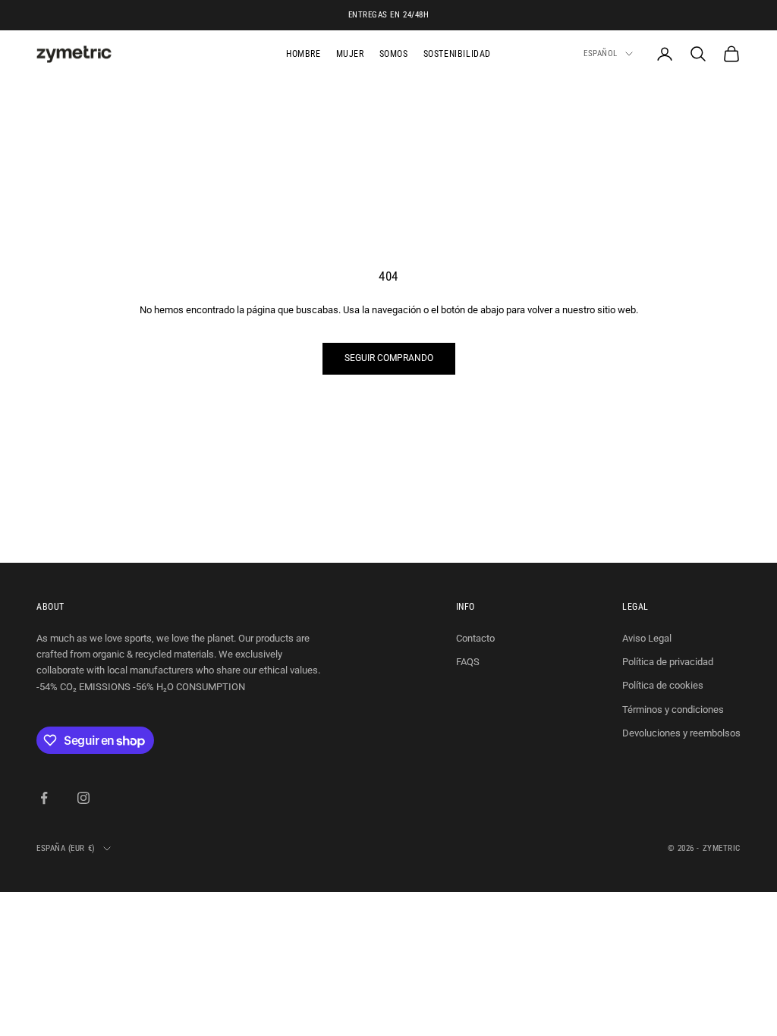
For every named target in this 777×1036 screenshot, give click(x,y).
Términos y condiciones (673, 709)
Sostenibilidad (457, 54)
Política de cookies (662, 685)
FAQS (468, 661)
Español (601, 53)
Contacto (475, 638)
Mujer (350, 54)
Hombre (303, 54)
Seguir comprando (388, 358)
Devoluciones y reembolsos (681, 733)
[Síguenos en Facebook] (44, 797)
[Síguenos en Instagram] (83, 797)
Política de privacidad (667, 661)
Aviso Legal (647, 638)
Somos (393, 54)
